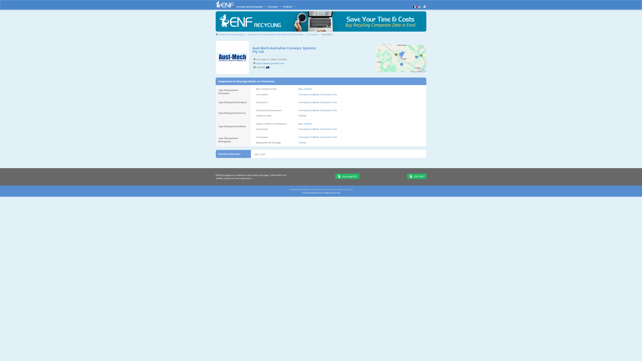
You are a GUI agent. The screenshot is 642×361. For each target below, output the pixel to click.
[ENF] (225, 4)
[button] (416, 7)
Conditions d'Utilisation (299, 189)
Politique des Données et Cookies (328, 189)
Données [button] (273, 6)
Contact (349, 189)
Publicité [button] (287, 6)
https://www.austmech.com (270, 63)
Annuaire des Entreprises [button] (249, 6)
